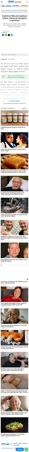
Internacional (15, 10)
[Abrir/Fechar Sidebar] (2, 2)
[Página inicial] (11, 1)
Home (3, 5)
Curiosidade (24, 5)
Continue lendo (14, 101)
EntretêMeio (15, 5)
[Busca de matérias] (27, 2)
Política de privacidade (7, 448)
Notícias (8, 5)
